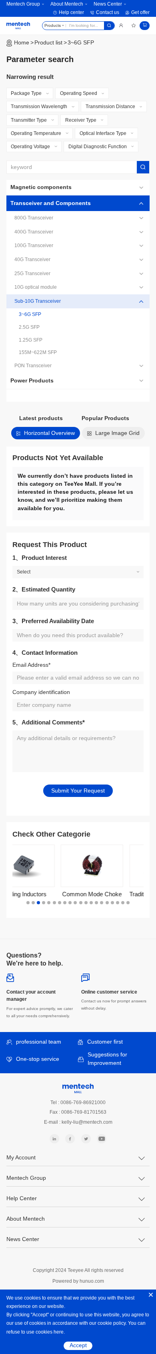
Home (21, 43)
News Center (108, 4)
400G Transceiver (33, 232)
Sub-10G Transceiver (37, 301)
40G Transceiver (32, 259)
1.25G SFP (30, 340)
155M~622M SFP (38, 352)
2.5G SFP (29, 327)
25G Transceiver (32, 273)
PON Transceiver (33, 365)
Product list (48, 43)
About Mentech (66, 4)
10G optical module (35, 287)
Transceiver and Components (50, 203)
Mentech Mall (18, 25)
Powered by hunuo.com (78, 1281)
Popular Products (105, 418)
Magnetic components (41, 187)
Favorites (133, 25)
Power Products (32, 381)
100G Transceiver (33, 245)
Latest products (41, 418)
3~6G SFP (81, 43)
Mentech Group (23, 4)
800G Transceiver (33, 218)
